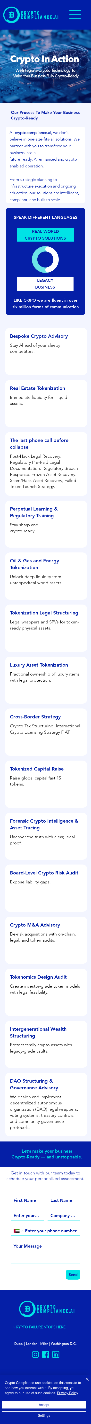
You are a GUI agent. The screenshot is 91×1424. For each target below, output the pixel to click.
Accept (44, 1404)
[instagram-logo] (35, 1354)
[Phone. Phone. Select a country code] (19, 1231)
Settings (44, 1415)
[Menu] (75, 15)
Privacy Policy (67, 1392)
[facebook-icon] (45, 1354)
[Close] (84, 1382)
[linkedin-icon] (55, 1354)
